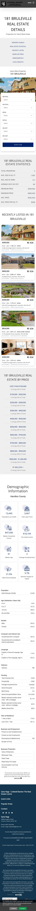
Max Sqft (5, 136)
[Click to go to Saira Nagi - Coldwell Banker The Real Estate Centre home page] (11, 4)
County (23, 832)
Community (18, 834)
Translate (31, 899)
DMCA (16, 838)
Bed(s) (4, 112)
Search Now (18, 145)
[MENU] (33, 2)
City (26, 832)
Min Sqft (5, 128)
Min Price (5, 96)
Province (18, 832)
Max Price (5, 104)
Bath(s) (5, 120)
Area (22, 834)
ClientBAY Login (23, 838)
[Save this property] (32, 227)
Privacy (5, 838)
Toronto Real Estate (10, 832)
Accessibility (11, 838)
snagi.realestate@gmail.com (13, 826)
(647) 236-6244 (9, 824)
